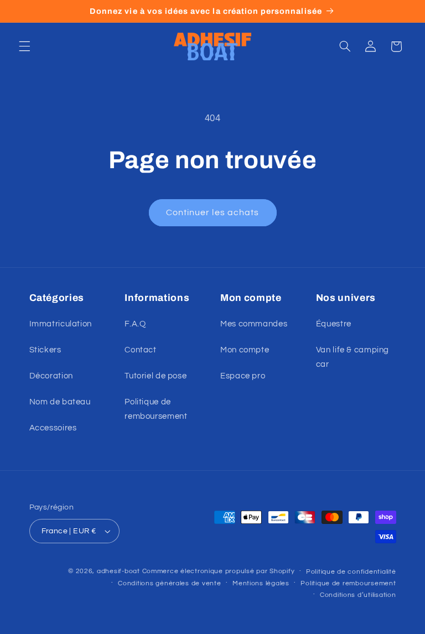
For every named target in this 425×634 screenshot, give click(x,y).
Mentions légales (260, 583)
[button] (24, 46)
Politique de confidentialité (351, 572)
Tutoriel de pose (155, 376)
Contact (140, 350)
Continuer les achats (212, 212)
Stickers (45, 350)
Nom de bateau (60, 402)
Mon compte (244, 350)
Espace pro (242, 376)
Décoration (51, 376)
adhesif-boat (118, 571)
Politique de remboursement (156, 409)
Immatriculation (60, 324)
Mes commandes (253, 324)
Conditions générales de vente (169, 583)
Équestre (333, 324)
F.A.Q (135, 324)
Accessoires (53, 428)
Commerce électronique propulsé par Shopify (218, 571)
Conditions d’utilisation (358, 595)
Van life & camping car (352, 357)
